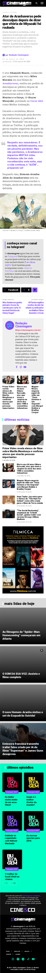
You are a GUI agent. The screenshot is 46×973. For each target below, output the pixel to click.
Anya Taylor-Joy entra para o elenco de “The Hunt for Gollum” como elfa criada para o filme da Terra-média (30, 499)
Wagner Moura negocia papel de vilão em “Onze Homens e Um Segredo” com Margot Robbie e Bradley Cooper (37, 399)
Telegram (12, 256)
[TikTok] (28, 959)
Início (5, 12)
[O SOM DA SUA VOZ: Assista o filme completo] (23, 664)
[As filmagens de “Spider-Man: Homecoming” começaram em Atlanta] (23, 626)
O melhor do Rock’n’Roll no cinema (12, 876)
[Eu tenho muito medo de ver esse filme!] (12, 782)
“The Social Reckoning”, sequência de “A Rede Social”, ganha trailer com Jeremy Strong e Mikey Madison (29, 514)
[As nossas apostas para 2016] (34, 821)
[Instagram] (21, 367)
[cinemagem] (16, 3)
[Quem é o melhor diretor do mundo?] (34, 782)
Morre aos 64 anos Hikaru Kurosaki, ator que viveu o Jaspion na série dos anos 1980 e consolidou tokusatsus (22, 397)
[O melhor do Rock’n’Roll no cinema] (12, 859)
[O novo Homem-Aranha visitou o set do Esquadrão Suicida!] (23, 703)
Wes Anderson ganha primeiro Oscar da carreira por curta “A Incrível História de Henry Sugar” (12, 307)
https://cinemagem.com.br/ (28, 330)
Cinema (13, 12)
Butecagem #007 (11, 792)
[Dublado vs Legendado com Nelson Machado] (12, 821)
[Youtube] (25, 367)
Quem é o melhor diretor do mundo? (31, 801)
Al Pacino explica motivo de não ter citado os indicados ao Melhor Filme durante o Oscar (35, 307)
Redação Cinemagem (19, 55)
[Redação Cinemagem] (4, 55)
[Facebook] (16, 367)
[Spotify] (18, 959)
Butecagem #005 (11, 830)
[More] (34, 289)
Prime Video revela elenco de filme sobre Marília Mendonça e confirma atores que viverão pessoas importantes (8, 397)
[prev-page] (5, 883)
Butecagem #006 (33, 792)
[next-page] (13, 883)
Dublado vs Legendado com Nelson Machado (11, 839)
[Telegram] (23, 959)
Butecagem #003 (11, 869)
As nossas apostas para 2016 (33, 838)
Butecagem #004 (33, 830)
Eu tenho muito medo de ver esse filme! (11, 801)
